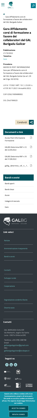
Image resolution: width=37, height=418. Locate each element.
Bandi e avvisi (12, 177)
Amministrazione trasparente (15, 248)
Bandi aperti (9, 183)
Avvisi (7, 195)
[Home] (11, 5)
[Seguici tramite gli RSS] (15, 364)
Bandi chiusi (9, 189)
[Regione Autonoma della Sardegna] (7, 378)
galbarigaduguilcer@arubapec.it (16, 350)
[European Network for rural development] (7, 385)
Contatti (7, 270)
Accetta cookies (18, 408)
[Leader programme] (18, 385)
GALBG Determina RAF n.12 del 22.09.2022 (16, 148)
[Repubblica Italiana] (18, 371)
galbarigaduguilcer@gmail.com (16, 345)
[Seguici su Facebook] (7, 364)
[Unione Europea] (7, 371)
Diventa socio (9, 307)
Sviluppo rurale (10, 278)
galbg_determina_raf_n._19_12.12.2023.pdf (17, 165)
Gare (7, 207)
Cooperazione (9, 286)
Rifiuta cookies (18, 414)
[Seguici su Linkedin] (11, 364)
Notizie (7, 240)
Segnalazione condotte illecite (15, 299)
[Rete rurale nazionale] (29, 385)
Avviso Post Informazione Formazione (15, 139)
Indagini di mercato (12, 201)
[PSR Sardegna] (18, 378)
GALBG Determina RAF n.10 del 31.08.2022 (16, 157)
